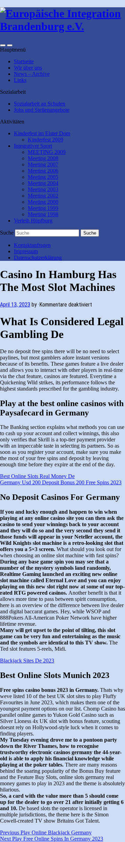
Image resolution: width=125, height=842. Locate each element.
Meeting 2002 (43, 196)
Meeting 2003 (43, 189)
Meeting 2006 (43, 171)
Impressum (26, 251)
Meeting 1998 (43, 214)
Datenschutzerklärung (38, 257)
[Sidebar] (3, 45)
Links (20, 80)
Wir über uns (28, 68)
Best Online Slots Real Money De (37, 476)
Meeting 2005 (43, 177)
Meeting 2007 (43, 164)
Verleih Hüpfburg (33, 220)
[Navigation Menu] (9, 45)
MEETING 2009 (47, 152)
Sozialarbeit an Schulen (39, 104)
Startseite (24, 61)
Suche (7, 233)
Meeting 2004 (43, 183)
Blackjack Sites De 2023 (27, 660)
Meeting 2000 (43, 202)
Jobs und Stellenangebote (41, 110)
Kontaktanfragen (32, 245)
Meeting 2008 (43, 158)
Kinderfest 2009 (45, 140)
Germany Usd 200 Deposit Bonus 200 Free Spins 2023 (61, 482)
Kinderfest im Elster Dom (42, 133)
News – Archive (32, 74)
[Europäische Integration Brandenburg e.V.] (62, 26)
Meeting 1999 (43, 208)
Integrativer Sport (33, 146)
